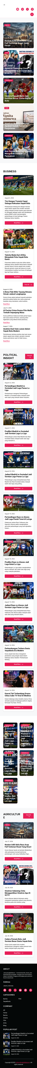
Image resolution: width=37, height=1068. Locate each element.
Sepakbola (9, 80)
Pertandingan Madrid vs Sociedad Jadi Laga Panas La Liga (17, 388)
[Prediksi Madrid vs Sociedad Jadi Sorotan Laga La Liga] (6, 1044)
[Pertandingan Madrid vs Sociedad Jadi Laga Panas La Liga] (6, 1036)
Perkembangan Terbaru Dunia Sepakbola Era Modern (17, 649)
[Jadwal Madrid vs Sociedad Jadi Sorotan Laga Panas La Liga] (6, 1052)
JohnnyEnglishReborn (23, 1062)
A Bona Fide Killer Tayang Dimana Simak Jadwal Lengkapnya (17, 293)
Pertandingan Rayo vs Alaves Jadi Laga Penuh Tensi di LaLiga (18, 518)
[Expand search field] (32, 14)
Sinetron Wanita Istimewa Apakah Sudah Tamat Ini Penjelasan (17, 126)
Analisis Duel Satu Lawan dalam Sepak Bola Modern (16, 330)
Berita (7, 25)
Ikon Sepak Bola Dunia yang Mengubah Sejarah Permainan (18, 153)
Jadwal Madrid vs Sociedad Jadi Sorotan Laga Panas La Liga (18, 475)
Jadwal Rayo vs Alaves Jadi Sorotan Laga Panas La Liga (16, 606)
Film (7, 52)
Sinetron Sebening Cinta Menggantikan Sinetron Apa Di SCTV (18, 70)
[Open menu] (4, 5)
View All (26, 284)
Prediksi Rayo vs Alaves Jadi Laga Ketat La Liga (17, 563)
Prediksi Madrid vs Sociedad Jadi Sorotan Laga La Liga (17, 432)
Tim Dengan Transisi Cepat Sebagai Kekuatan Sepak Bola (17, 202)
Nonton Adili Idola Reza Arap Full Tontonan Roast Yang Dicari (18, 43)
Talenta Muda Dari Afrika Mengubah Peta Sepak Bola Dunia (16, 257)
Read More (17, 223)
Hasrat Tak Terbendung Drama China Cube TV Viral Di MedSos (18, 694)
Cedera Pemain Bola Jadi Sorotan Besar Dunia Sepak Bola (18, 98)
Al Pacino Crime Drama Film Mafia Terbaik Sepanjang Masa (17, 311)
